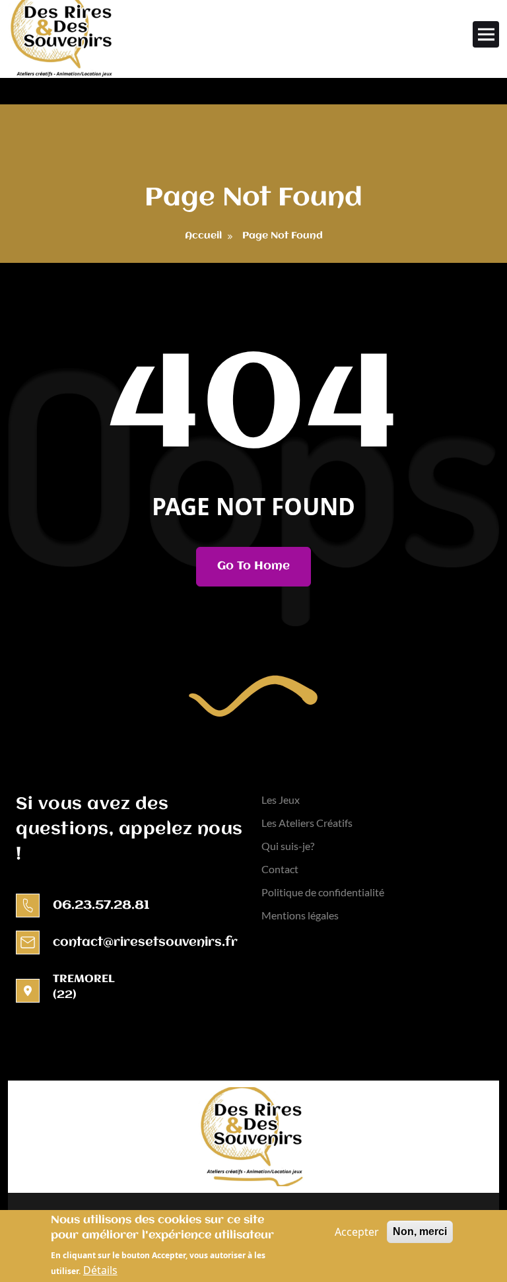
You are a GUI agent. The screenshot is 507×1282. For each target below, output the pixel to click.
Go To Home (253, 566)
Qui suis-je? (287, 845)
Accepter (357, 1232)
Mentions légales (300, 915)
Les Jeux (280, 799)
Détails (100, 1270)
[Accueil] (63, 39)
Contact (279, 869)
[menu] (486, 34)
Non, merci (420, 1231)
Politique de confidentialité (322, 892)
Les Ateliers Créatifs (307, 822)
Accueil (203, 236)
